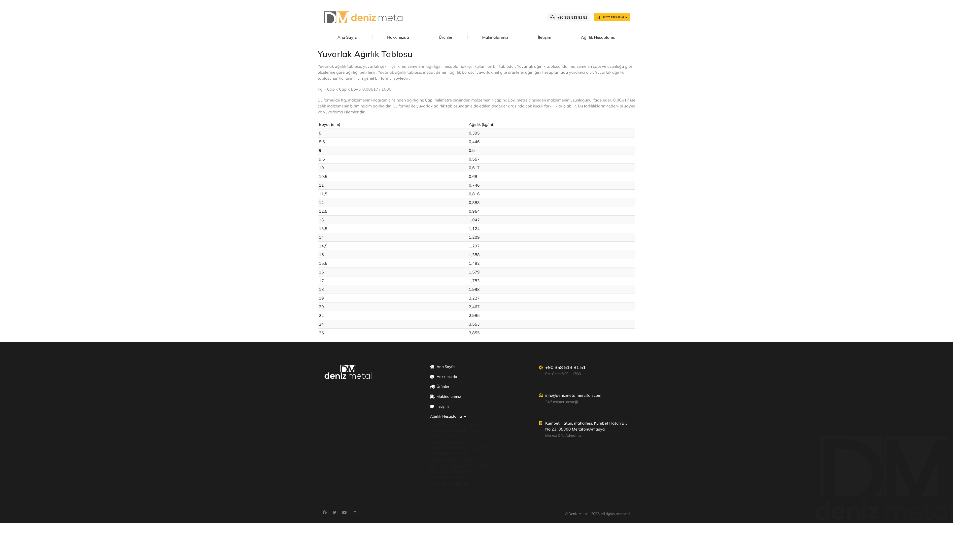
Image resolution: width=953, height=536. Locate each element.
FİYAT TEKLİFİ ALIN (615, 17)
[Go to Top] (946, 529)
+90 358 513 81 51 (572, 17)
